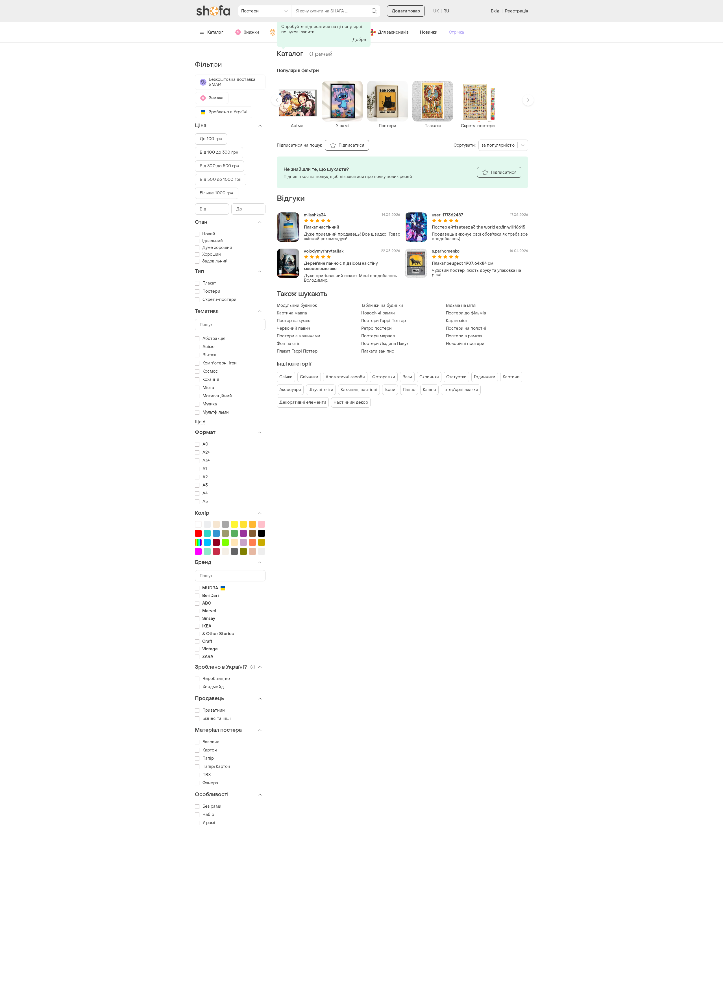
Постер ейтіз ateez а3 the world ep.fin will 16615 (478, 227)
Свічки (286, 377)
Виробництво (216, 678)
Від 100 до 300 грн (219, 152)
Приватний (213, 710)
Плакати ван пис (377, 351)
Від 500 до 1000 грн (220, 179)
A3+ (206, 460)
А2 (205, 477)
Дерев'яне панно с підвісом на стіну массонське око (341, 266)
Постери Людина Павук (384, 343)
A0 (205, 444)
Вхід (495, 11)
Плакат (209, 283)
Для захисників (393, 32)
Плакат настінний (321, 227)
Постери (211, 291)
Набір (208, 814)
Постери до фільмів (466, 313)
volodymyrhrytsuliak (323, 251)
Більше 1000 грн (217, 193)
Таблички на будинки (382, 305)
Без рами (211, 806)
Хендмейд (213, 687)
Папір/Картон (216, 766)
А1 (204, 469)
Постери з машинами (298, 336)
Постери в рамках (464, 336)
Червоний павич (293, 328)
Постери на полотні (466, 328)
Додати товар (406, 11)
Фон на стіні (289, 343)
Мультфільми (215, 412)
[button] (276, 100)
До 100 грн (211, 139)
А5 (205, 501)
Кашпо (429, 389)
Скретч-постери (219, 299)
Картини (511, 377)
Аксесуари (290, 389)
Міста (208, 387)
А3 (205, 485)
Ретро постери (376, 328)
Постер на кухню (293, 320)
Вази (407, 377)
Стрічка (456, 32)
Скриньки (429, 377)
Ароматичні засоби (345, 377)
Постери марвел (378, 336)
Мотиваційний (217, 396)
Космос (210, 371)
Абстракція (213, 338)
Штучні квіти (320, 389)
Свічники (309, 377)
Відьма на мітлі (461, 305)
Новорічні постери (465, 343)
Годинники (484, 377)
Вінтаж (209, 355)
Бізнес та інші (216, 718)
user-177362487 (447, 215)
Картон (209, 750)
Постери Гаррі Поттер (383, 320)
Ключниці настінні (359, 389)
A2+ (206, 452)
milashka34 (315, 215)
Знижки (251, 32)
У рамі (208, 822)
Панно (409, 389)
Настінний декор (351, 402)
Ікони (390, 389)
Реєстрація (516, 11)
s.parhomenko (446, 251)
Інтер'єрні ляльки (460, 389)
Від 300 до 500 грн (219, 166)
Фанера (210, 783)
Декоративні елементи (302, 402)
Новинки (428, 32)
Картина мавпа (292, 313)
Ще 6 (200, 422)
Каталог (215, 32)
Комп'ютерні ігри (219, 363)
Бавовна (210, 742)
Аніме (208, 346)
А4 (205, 493)
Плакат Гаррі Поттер (297, 351)
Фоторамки (383, 377)
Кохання (210, 379)
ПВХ (206, 774)
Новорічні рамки (378, 313)
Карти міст (457, 320)
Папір (208, 758)
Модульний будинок (297, 305)
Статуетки (456, 377)
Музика (209, 404)
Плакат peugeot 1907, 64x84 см (462, 263)
